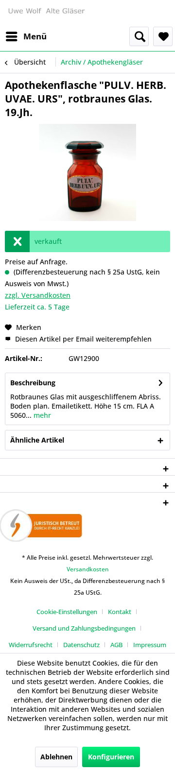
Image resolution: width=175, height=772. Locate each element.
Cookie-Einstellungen (66, 611)
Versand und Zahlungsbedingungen (84, 628)
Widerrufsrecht (30, 644)
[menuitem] (26, 36)
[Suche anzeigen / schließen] (139, 36)
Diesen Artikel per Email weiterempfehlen (82, 338)
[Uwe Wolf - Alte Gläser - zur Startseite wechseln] (46, 13)
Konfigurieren (111, 756)
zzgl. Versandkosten (37, 295)
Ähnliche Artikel (37, 440)
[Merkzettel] (163, 36)
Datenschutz (81, 644)
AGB (116, 644)
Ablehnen (56, 756)
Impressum (149, 644)
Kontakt (119, 611)
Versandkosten (88, 569)
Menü (35, 36)
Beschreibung (32, 382)
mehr (41, 415)
